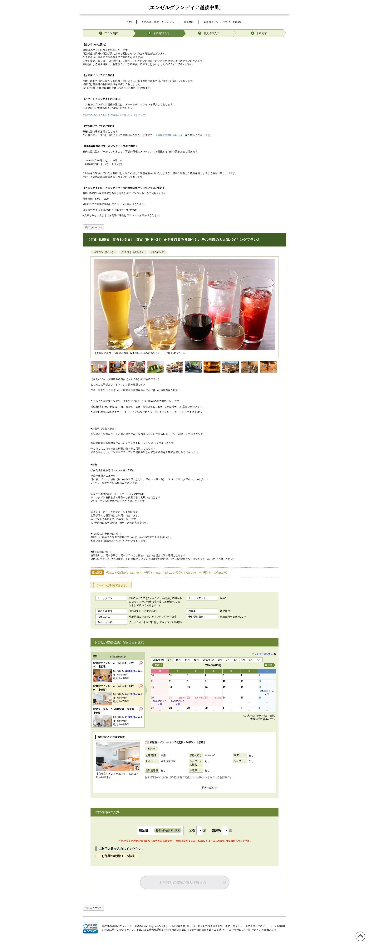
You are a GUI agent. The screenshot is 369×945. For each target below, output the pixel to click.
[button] (90, 927)
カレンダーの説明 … (263, 653)
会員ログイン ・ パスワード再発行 (223, 22)
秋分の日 (218, 698)
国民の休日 (199, 698)
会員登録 (189, 22)
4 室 (267, 692)
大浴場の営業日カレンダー (170, 135)
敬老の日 (182, 698)
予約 (129, 22)
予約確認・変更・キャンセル (157, 22)
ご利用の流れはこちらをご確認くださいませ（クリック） (115, 115)
